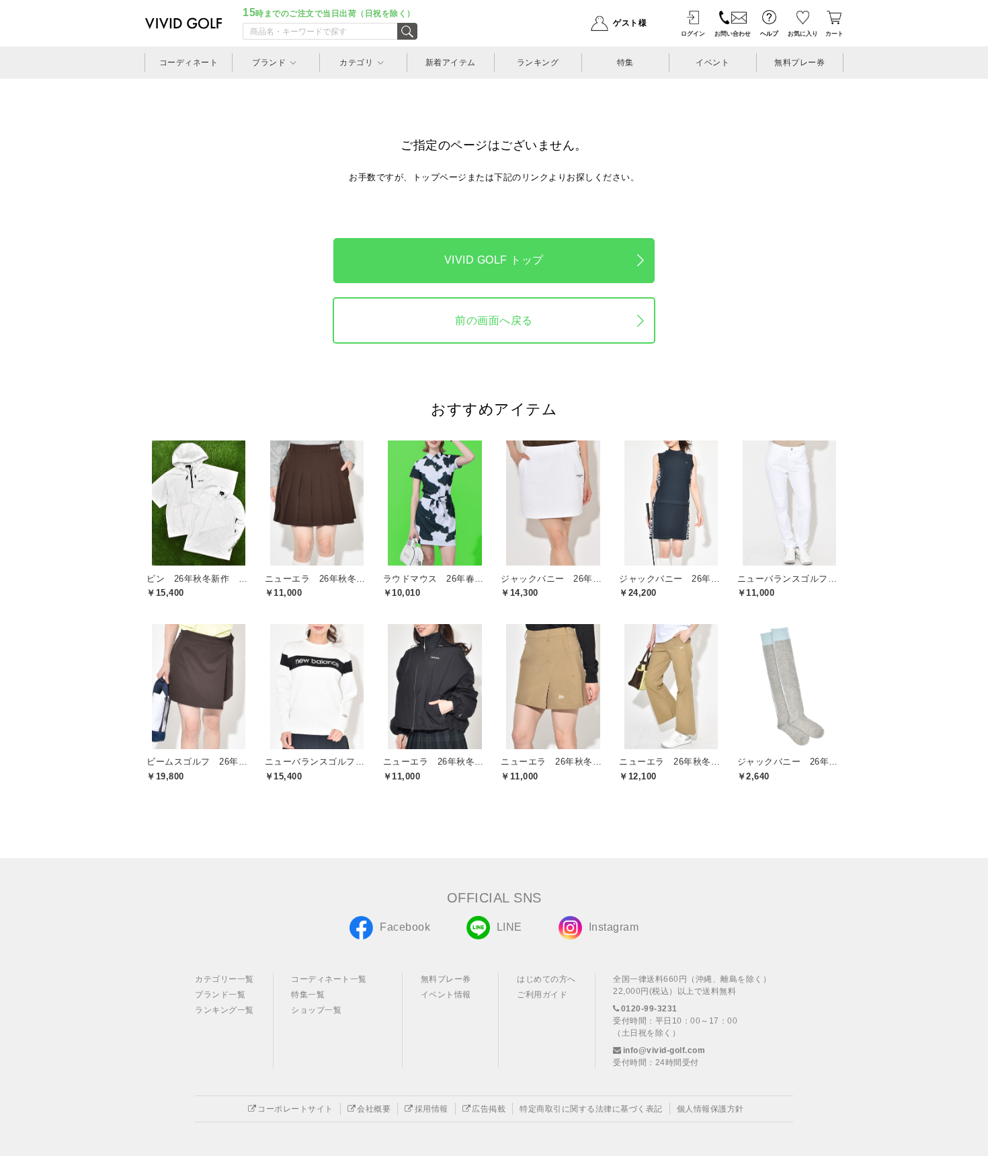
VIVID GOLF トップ (494, 260)
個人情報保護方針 (710, 1109)
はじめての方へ (546, 979)
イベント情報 (446, 994)
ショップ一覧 (316, 1010)
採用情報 (431, 1109)
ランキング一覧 (224, 1010)
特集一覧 (308, 994)
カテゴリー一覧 (224, 979)
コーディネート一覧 (329, 979)
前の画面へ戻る (494, 320)
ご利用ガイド (542, 994)
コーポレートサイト (295, 1109)
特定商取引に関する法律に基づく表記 (591, 1109)
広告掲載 (488, 1109)
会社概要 (373, 1109)
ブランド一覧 (220, 994)
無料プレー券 (446, 979)
